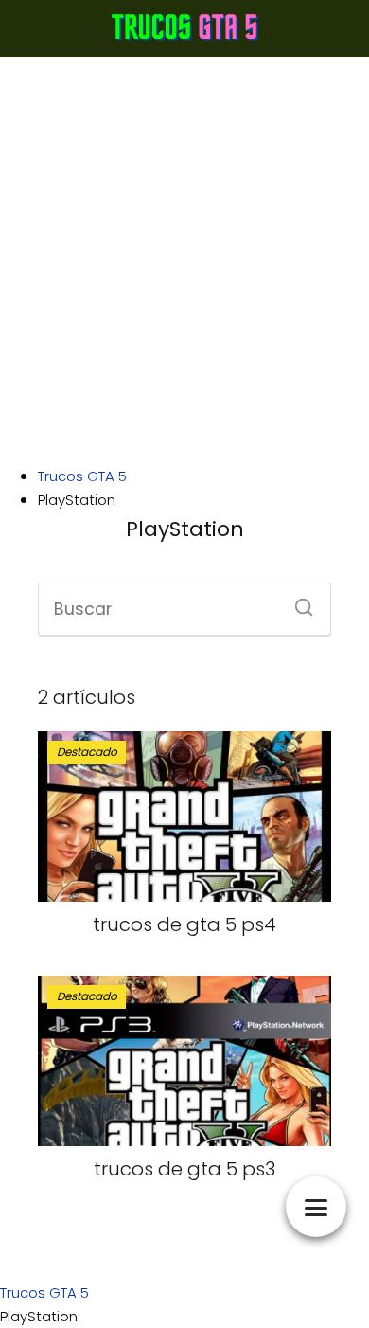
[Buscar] (297, 601)
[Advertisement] (184, 260)
